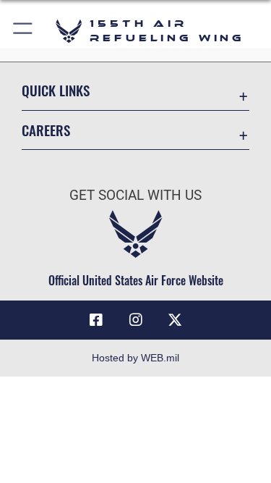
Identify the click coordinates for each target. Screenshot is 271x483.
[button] (23, 31)
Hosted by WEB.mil (135, 358)
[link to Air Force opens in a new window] (175, 320)
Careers (46, 129)
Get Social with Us (135, 195)
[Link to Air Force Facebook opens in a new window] (96, 320)
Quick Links (56, 90)
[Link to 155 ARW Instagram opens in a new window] (136, 320)
